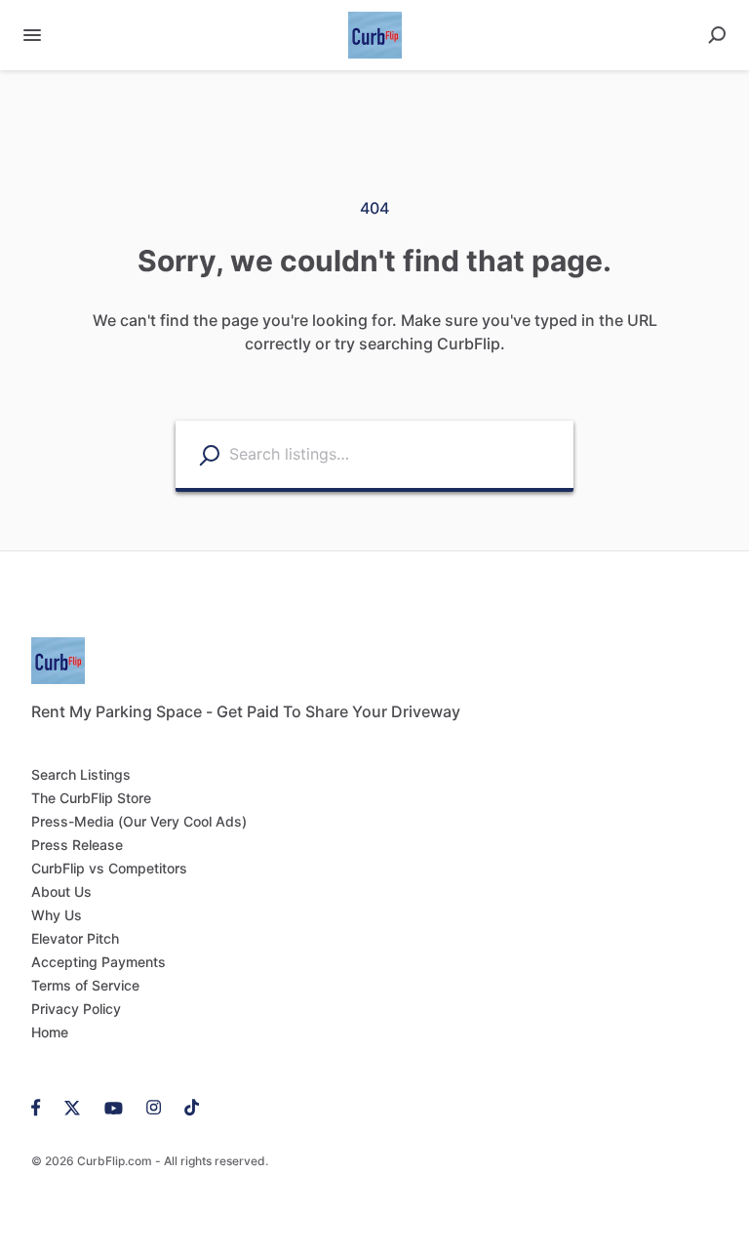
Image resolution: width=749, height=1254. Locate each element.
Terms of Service (85, 985)
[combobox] (396, 454)
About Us (61, 891)
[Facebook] (42, 1106)
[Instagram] (154, 1106)
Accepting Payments (98, 961)
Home (49, 1032)
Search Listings (81, 774)
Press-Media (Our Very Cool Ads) (139, 821)
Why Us (56, 915)
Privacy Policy (76, 1008)
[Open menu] (32, 35)
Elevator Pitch (75, 938)
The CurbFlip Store (91, 797)
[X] (73, 1106)
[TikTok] (186, 1106)
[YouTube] (114, 1106)
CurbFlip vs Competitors (109, 868)
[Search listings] (209, 455)
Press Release (77, 844)
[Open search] (717, 35)
